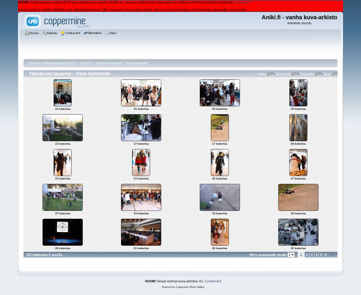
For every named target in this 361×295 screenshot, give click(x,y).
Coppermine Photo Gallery (190, 287)
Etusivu (34, 63)
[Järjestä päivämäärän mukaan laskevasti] (319, 74)
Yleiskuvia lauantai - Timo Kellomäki (122, 63)
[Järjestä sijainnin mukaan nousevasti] (333, 74)
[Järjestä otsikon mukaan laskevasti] (271, 74)
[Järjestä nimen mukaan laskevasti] (296, 74)
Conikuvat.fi (242, 2)
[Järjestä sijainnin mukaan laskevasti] (336, 74)
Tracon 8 (86, 63)
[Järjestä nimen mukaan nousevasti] (292, 74)
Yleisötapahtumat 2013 (59, 63)
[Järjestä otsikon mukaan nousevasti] (268, 74)
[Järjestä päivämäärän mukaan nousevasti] (316, 74)
